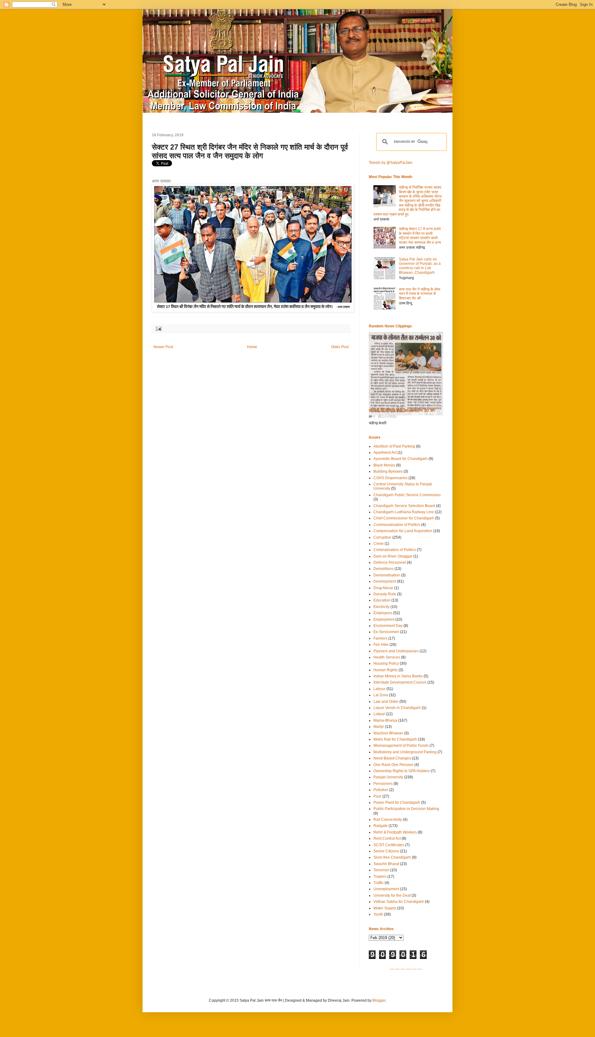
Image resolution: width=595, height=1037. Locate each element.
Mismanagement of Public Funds (401, 745)
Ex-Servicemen (386, 632)
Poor (377, 796)
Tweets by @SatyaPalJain (390, 162)
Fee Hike (381, 644)
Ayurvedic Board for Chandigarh (400, 459)
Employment (383, 619)
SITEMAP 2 (397, 969)
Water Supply (384, 908)
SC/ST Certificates (388, 845)
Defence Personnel (389, 562)
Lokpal (379, 714)
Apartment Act (385, 452)
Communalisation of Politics (396, 525)
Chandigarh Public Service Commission (407, 495)
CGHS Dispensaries (390, 478)
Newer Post (163, 347)
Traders (379, 876)
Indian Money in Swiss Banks (398, 676)
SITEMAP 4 (409, 969)
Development (384, 581)
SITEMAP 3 (403, 969)
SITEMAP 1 (392, 969)
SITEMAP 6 (420, 969)
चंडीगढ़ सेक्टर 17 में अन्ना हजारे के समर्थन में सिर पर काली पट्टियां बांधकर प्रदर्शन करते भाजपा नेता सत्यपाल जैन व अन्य (420, 235)
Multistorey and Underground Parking (405, 752)
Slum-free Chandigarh (392, 857)
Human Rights (385, 670)
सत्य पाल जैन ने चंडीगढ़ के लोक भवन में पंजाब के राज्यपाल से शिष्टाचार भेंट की (419, 293)
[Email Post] (157, 328)
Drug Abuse (383, 588)
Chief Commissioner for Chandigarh (403, 518)
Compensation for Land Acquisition (402, 531)
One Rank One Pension (393, 765)
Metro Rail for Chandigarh (395, 739)
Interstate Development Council (399, 682)
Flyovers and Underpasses (396, 651)
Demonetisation (386, 575)
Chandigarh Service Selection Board (404, 506)
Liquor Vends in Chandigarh (397, 708)
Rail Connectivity (387, 819)
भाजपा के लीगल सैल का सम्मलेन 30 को (402, 410)
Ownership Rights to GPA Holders (401, 771)
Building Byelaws (388, 471)
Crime (378, 543)
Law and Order (386, 701)
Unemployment (386, 889)
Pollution (380, 790)
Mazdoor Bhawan (388, 733)
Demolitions (383, 569)
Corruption (382, 537)
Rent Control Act (387, 838)
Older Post (340, 347)
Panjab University (388, 777)
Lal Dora (380, 695)
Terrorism (381, 870)
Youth (378, 914)
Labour (379, 689)
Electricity (381, 607)
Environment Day (388, 626)
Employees (382, 613)
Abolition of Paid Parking (394, 446)
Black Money (384, 465)
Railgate (380, 826)
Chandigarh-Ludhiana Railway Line (403, 512)
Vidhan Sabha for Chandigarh (398, 901)
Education (381, 600)
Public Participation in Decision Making (406, 809)
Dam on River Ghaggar (392, 556)
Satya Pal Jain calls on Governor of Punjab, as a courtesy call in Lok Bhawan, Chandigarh (420, 266)
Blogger (379, 1000)
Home (252, 347)
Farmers (380, 638)
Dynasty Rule (384, 594)
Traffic (378, 883)
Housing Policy (386, 663)
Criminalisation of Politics (394, 550)
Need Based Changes (392, 758)
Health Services (386, 657)
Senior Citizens (386, 851)
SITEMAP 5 (414, 969)
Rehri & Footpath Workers (395, 832)
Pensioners (383, 783)
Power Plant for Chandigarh (396, 802)
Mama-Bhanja (385, 720)
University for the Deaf (392, 895)
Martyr (378, 726)
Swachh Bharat (386, 864)
